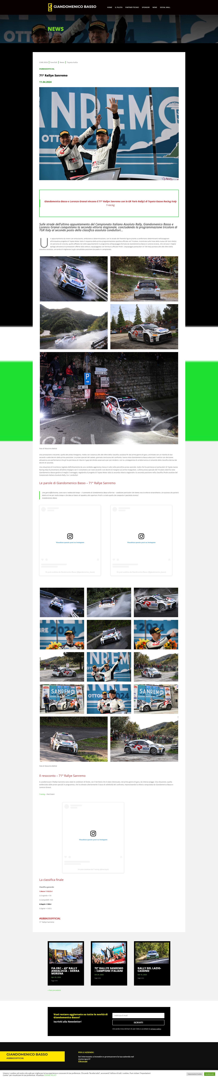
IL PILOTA (118, 7)
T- (107, 205)
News (62, 62)
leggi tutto (54, 981)
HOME (109, 7)
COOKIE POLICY (50, 1075)
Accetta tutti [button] (210, 1074)
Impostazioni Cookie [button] (195, 1074)
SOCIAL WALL (165, 7)
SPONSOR (146, 7)
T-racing (42, 794)
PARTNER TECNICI (132, 7)
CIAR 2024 (43, 62)
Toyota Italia (72, 62)
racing (111, 205)
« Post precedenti (54, 990)
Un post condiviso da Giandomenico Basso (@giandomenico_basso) (70, 572)
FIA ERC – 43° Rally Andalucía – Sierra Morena (65, 970)
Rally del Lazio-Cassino (149, 969)
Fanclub (53, 62)
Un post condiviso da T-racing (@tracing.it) (93, 869)
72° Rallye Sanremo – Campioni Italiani (108, 969)
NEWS (154, 7)
